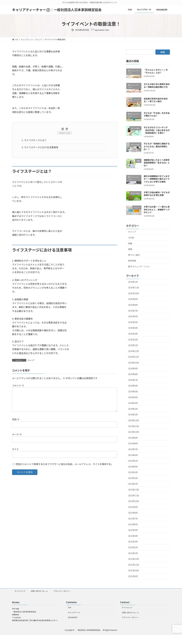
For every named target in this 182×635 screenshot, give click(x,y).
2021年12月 (133, 558)
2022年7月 (133, 518)
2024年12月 (133, 351)
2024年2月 (133, 408)
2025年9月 (133, 299)
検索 (162, 52)
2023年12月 (133, 420)
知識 (130, 249)
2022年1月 (133, 553)
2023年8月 (133, 443)
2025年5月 (133, 322)
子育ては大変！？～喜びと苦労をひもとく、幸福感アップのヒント (157, 209)
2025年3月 (133, 333)
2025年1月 (133, 345)
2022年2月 (133, 547)
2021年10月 (133, 570)
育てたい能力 (134, 254)
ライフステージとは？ (34, 140)
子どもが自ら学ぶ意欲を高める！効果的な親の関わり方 (157, 85)
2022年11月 (133, 495)
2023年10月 (133, 431)
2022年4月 (133, 535)
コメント (18, 385)
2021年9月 (133, 576)
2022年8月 (133, 512)
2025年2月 (133, 339)
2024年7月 (133, 380)
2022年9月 (133, 507)
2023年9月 (133, 437)
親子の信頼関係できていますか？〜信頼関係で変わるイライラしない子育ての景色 (157, 179)
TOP (69, 607)
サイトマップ (20, 591)
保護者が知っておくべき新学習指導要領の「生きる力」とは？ (157, 162)
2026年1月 (133, 281)
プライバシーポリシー (62, 591)
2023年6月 (133, 455)
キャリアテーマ (74, 612)
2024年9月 (133, 368)
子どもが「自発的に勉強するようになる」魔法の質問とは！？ (157, 146)
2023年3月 (133, 472)
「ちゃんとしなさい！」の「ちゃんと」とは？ (156, 71)
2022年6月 (133, 524)
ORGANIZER (72, 617)
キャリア (31, 360)
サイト (15, 449)
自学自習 (132, 260)
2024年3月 (133, 403)
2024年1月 (133, 414)
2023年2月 (133, 478)
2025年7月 (133, 310)
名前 (15, 419)
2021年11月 (133, 564)
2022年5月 (133, 530)
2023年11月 (133, 426)
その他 (131, 237)
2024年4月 (133, 397)
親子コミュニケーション (139, 266)
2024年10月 (133, 362)
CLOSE (67, 133)
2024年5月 (133, 391)
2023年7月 (133, 449)
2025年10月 (133, 293)
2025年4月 (133, 327)
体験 (130, 243)
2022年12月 (133, 489)
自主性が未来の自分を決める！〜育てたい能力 (156, 100)
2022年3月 (133, 541)
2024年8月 (133, 374)
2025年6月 (133, 316)
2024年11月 (133, 356)
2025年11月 (133, 287)
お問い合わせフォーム (39, 591)
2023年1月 (133, 483)
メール (17, 434)
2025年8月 (133, 304)
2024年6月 (133, 385)
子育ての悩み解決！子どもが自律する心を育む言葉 (157, 194)
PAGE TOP (175, 613)
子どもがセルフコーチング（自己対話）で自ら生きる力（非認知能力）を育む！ (157, 130)
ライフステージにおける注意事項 (40, 147)
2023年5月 (133, 460)
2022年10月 (133, 501)
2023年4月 (133, 466)
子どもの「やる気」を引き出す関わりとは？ (157, 114)
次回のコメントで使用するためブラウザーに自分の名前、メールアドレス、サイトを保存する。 (64, 464)
